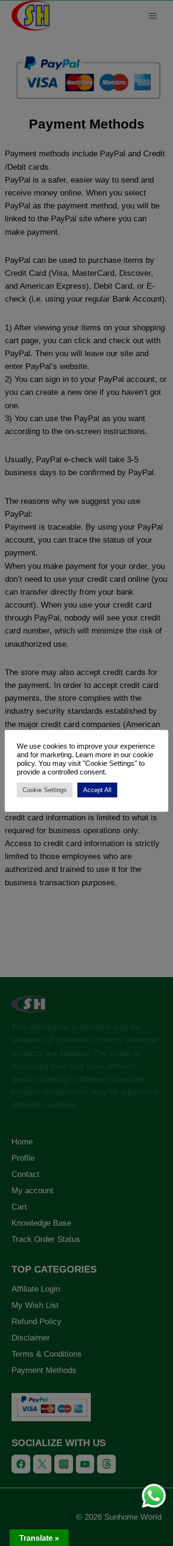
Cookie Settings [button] (45, 790)
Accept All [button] (97, 790)
